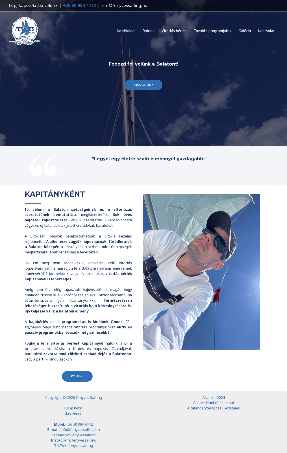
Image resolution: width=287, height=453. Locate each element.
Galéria (245, 30)
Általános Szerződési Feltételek (213, 408)
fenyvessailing (84, 440)
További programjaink (212, 30)
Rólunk (148, 30)
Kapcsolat (266, 30)
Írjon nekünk (57, 273)
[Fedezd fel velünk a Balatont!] (24, 30)
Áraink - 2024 (213, 397)
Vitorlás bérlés (174, 30)
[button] (143, 85)
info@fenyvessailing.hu (80, 429)
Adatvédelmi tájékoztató (213, 402)
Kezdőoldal (126, 30)
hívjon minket (91, 273)
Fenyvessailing (83, 435)
